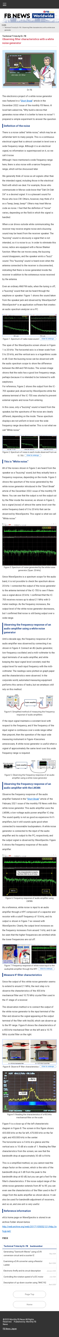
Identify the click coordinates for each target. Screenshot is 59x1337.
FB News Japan (10, 1329)
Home (29, 1304)
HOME (4, 25)
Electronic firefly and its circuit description (22, 1271)
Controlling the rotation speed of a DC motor (23, 1277)
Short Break (26, 100)
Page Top (29, 1294)
